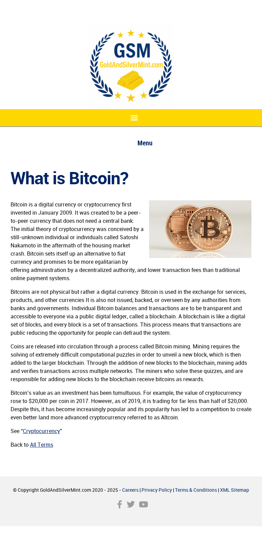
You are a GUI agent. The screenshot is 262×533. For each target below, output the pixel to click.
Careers (130, 490)
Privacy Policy (157, 490)
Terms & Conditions (196, 490)
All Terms (41, 444)
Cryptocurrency (41, 431)
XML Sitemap (234, 490)
